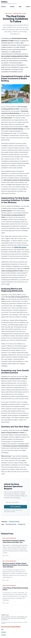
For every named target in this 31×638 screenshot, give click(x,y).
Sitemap (3, 632)
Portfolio (12, 6)
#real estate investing (11, 524)
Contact (28, 6)
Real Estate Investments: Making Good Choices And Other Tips (14, 541)
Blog (20, 6)
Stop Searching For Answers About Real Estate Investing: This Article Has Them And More (15, 565)
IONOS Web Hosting (20, 247)
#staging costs (21, 524)
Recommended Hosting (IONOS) (10, 626)
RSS (2, 629)
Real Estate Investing (14, 521)
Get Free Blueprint (15, 506)
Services (3, 6)
